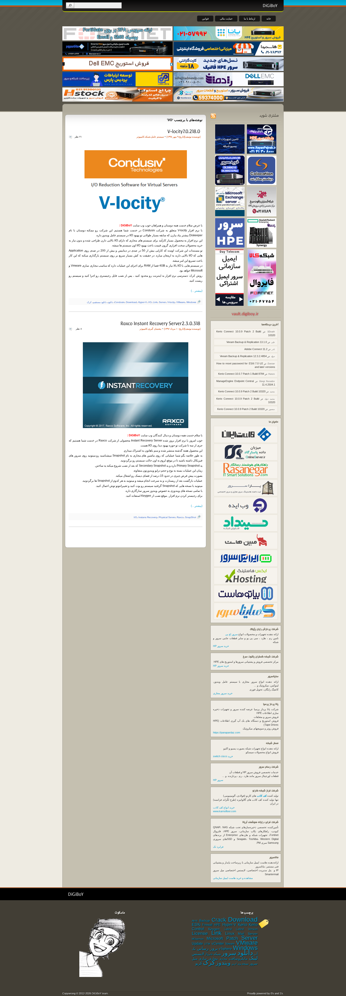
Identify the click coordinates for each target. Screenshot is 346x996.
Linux (229, 934)
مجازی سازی (208, 959)
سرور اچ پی (231, 634)
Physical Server (167, 517)
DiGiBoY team (100, 993)
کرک (89, 302)
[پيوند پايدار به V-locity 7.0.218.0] (184, 131)
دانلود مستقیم (99, 302)
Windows (191, 302)
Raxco (180, 517)
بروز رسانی (207, 948)
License (200, 933)
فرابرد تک (218, 846)
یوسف (188, 136)
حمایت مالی (226, 18)
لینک (253, 958)
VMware (180, 302)
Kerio (242, 924)
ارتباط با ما (249, 18)
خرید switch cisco (223, 756)
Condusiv (119, 302)
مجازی (223, 959)
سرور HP (218, 780)
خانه (268, 18)
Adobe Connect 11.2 (255, 349)
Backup (204, 920)
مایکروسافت (238, 959)
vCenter (218, 943)
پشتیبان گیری (154, 328)
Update (197, 943)
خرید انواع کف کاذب (224, 807)
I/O (150, 302)
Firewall (207, 925)
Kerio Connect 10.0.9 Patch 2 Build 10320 (242, 391)
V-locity (171, 302)
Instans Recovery (147, 517)
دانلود (110, 302)
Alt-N (194, 920)
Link (155, 302)
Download (131, 302)
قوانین (205, 18)
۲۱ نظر (78, 136)
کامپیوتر (140, 136)
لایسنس (198, 954)
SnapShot (190, 517)
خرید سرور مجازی (223, 693)
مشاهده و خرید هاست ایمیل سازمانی (233, 878)
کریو (198, 963)
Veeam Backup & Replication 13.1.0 (246, 342)
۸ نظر (79, 328)
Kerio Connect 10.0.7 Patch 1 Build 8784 (241, 373)
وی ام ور (236, 963)
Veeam (230, 943)
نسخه (245, 963)
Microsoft (215, 938)
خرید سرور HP (221, 646)
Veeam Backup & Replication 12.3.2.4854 (243, 356)
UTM (207, 943)
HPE (217, 925)
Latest (228, 929)
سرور (229, 953)
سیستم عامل (157, 136)
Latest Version (247, 929)
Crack (219, 920)
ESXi (196, 924)
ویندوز (223, 963)
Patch (232, 938)
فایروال (209, 954)
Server (162, 302)
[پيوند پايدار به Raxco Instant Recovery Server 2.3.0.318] (160, 323)
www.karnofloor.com (224, 811)
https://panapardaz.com (226, 732)
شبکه (147, 136)
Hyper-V (142, 302)
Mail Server (248, 934)
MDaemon (198, 938)
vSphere (225, 949)
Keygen (214, 929)
